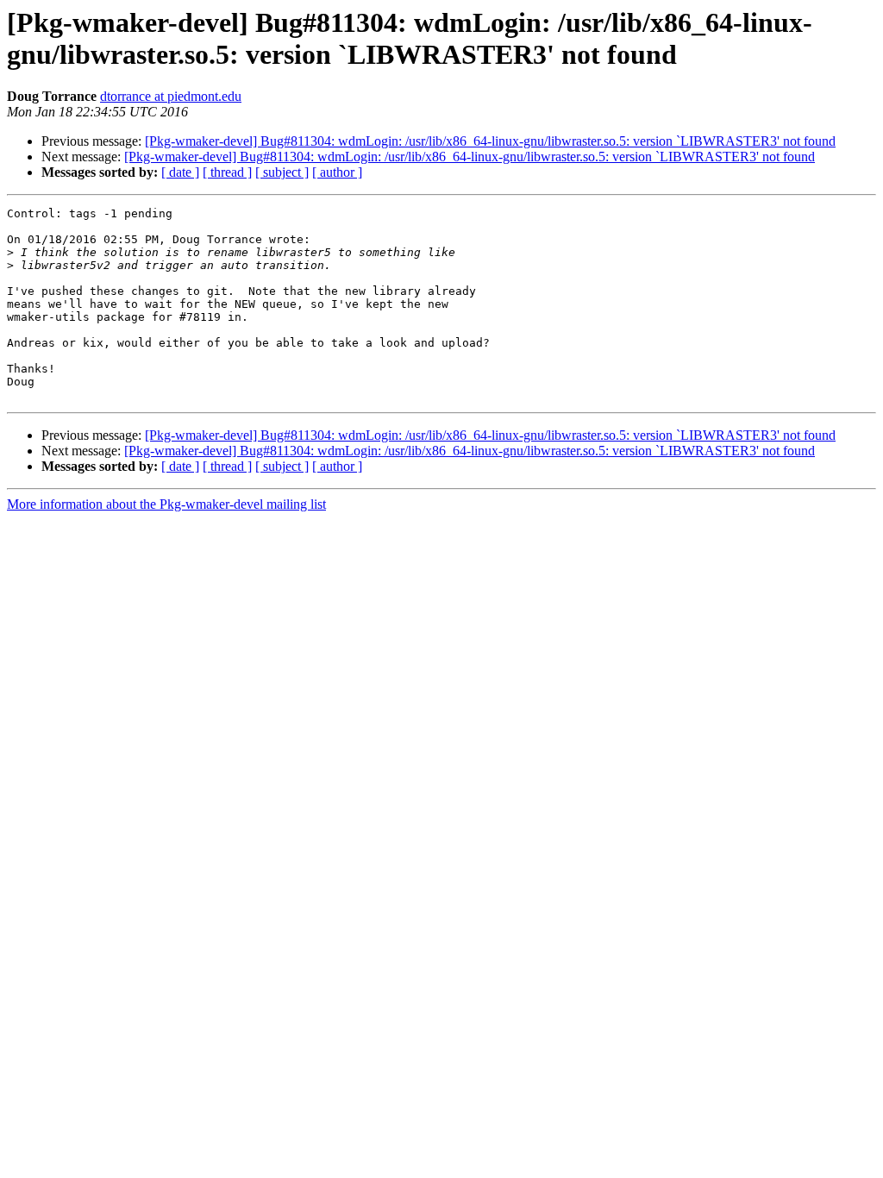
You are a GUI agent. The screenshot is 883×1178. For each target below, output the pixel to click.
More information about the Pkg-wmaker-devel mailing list (166, 504)
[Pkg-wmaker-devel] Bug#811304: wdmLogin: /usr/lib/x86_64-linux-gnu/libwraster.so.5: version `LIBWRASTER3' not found (490, 141)
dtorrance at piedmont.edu (170, 96)
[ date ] (180, 172)
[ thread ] (227, 172)
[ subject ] (282, 172)
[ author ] (337, 172)
